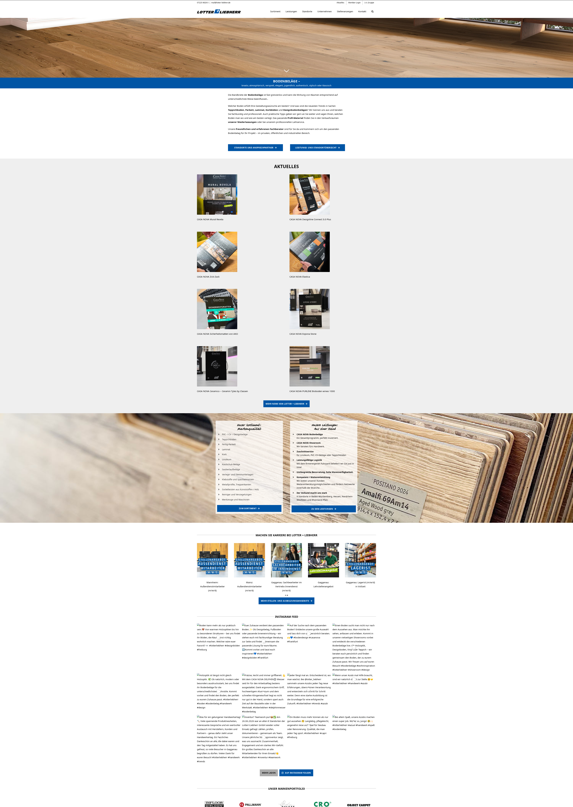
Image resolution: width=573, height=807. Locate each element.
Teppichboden (236, 109)
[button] (372, 11)
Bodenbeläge (255, 94)
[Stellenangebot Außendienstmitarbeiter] (212, 544)
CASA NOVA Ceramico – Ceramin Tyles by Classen (222, 391)
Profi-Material (295, 117)
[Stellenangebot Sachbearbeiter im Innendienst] (286, 544)
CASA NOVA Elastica (299, 276)
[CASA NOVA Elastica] (309, 232)
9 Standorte (302, 496)
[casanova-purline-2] (309, 347)
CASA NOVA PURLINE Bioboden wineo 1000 (312, 391)
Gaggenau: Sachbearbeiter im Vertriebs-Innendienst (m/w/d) (286, 586)
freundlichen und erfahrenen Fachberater (260, 128)
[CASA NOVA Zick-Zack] (217, 232)
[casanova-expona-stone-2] (309, 289)
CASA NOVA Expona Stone (302, 333)
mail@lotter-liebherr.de (220, 2)
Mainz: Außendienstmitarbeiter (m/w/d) (249, 586)
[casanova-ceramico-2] (217, 347)
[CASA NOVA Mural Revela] (217, 175)
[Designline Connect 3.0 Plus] (309, 175)
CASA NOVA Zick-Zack (208, 276)
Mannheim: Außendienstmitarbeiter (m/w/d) (212, 586)
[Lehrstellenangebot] (323, 544)
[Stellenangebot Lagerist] (360, 544)
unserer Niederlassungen (242, 121)
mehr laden (269, 772)
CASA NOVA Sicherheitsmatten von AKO (217, 333)
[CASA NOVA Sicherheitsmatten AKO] (217, 289)
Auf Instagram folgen (298, 772)
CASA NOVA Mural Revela (210, 219)
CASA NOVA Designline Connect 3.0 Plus (310, 219)
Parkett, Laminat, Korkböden (261, 109)
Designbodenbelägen (295, 109)
